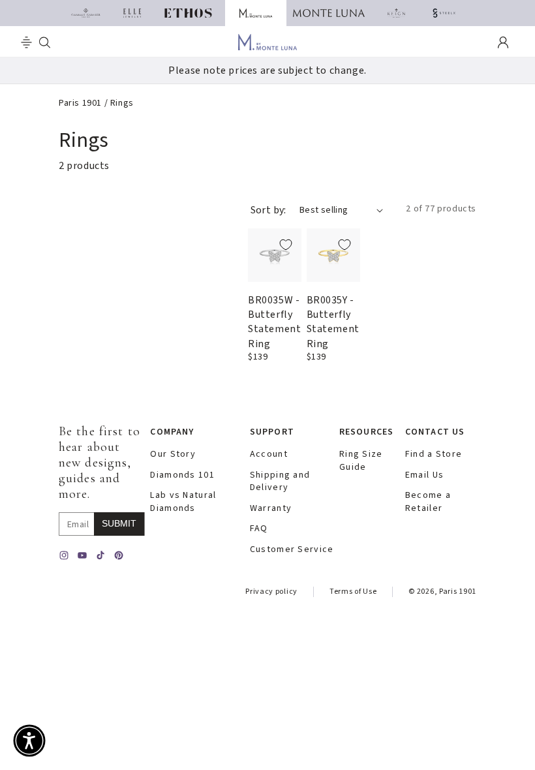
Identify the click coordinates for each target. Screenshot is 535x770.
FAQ (259, 529)
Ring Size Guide (361, 461)
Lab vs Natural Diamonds (183, 502)
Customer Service (291, 550)
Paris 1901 (80, 103)
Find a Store (433, 454)
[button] (26, 42)
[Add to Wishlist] (285, 244)
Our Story (173, 454)
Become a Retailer (428, 502)
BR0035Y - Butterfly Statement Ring (333, 322)
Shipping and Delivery (280, 482)
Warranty (271, 508)
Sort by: (268, 210)
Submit (119, 523)
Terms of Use (352, 591)
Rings (122, 103)
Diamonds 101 (182, 475)
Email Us (424, 475)
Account (269, 454)
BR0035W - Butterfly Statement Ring (274, 322)
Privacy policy (271, 591)
